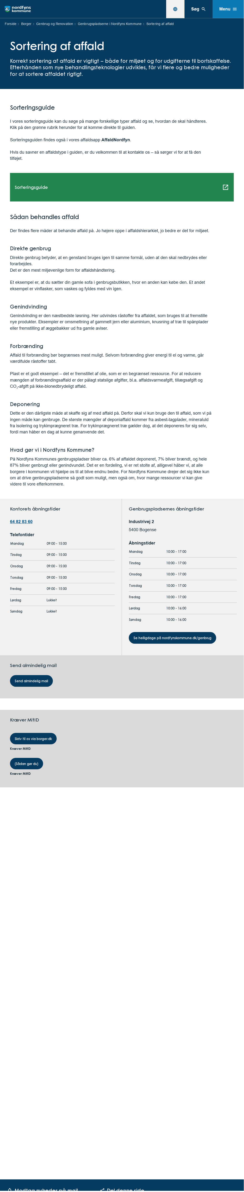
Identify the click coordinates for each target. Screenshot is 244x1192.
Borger (26, 24)
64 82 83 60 (21, 521)
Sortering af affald (160, 24)
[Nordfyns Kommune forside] (17, 9)
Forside (10, 24)
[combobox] (175, 9)
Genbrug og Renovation (54, 24)
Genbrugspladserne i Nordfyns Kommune (110, 24)
